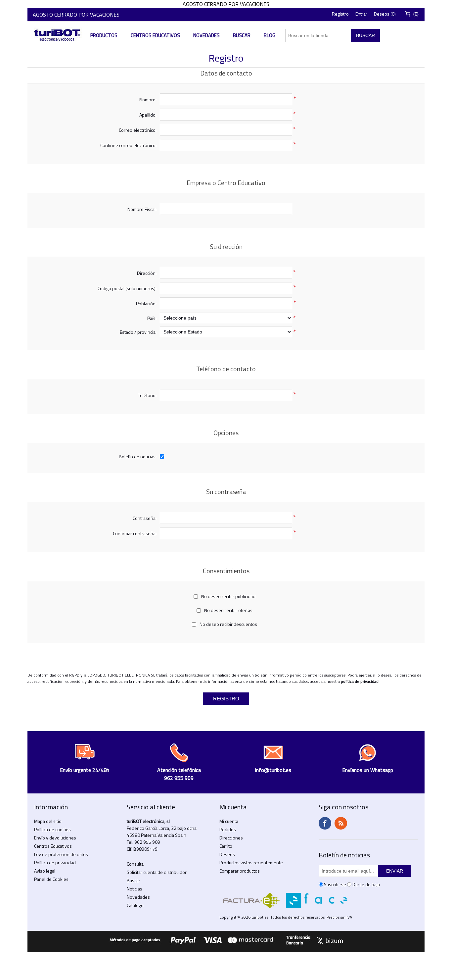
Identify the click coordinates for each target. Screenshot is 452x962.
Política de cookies (52, 829)
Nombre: (148, 99)
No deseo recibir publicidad (228, 596)
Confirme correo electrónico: (128, 145)
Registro (340, 13)
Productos (103, 35)
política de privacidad (360, 681)
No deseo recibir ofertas (228, 610)
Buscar (241, 35)
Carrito (225, 845)
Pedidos (227, 829)
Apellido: (148, 114)
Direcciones (231, 837)
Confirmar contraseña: (135, 533)
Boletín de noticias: (138, 456)
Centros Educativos (155, 35)
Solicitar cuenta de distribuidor (157, 872)
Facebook (325, 823)
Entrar (361, 13)
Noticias (134, 888)
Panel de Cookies (51, 879)
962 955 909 (147, 841)
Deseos (227, 854)
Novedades (206, 35)
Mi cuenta (228, 821)
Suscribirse (335, 884)
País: (152, 318)
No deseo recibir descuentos (228, 624)
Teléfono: (147, 395)
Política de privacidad (55, 862)
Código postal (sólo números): (127, 288)
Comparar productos (239, 870)
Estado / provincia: (138, 332)
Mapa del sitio (48, 821)
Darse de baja (366, 884)
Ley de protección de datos (61, 854)
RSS (341, 823)
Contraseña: (145, 518)
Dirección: (147, 273)
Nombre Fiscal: (142, 209)
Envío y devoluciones (55, 837)
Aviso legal (44, 870)
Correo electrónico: (138, 130)
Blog (269, 35)
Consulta (135, 863)
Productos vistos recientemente (251, 862)
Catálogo (135, 905)
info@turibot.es (273, 770)
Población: (146, 303)
